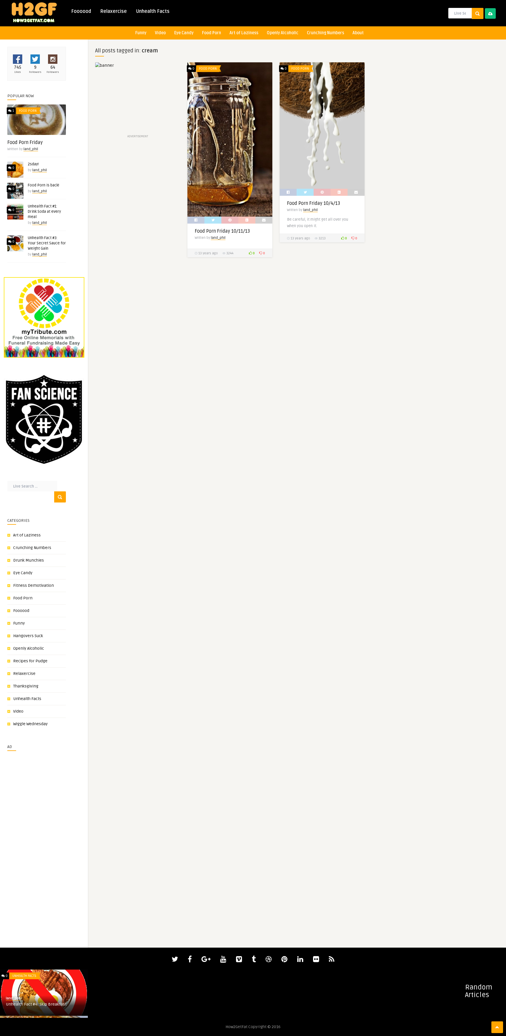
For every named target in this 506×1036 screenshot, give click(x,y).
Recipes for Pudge (30, 660)
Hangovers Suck (28, 635)
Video (160, 32)
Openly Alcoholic (282, 32)
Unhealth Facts (153, 11)
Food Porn (211, 32)
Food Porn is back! (43, 185)
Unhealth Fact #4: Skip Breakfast (36, 1004)
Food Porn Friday (25, 142)
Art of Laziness (244, 32)
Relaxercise (113, 11)
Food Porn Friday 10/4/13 (313, 203)
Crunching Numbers (325, 32)
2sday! (33, 164)
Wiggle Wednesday (30, 723)
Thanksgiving (25, 686)
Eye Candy (184, 32)
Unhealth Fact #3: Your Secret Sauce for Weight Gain (47, 243)
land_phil (30, 149)
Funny (140, 32)
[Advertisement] (24, 843)
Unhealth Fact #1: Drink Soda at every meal (44, 211)
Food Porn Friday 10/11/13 (222, 231)
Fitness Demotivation (33, 585)
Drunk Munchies (28, 560)
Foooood (81, 11)
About (358, 32)
